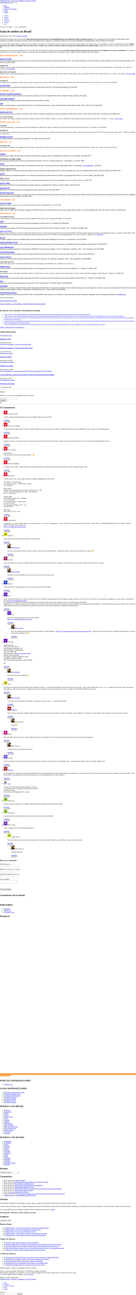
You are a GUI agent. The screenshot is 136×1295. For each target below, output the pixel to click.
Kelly (9, 784)
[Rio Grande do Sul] (10, 1128)
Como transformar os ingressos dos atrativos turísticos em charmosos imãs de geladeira (27, 375)
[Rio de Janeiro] (9, 1125)
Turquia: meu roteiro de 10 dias (24, 1190)
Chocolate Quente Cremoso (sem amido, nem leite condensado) (24, 1261)
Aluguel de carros (5, 339)
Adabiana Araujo (9, 1195)
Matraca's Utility (22, 36)
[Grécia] (6, 1149)
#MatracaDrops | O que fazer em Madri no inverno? (21, 1231)
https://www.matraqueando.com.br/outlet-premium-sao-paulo (73, 631)
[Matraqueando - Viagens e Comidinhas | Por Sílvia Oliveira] (18, 1)
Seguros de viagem (6, 357)
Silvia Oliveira (15, 547)
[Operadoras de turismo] (7, 380)
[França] (6, 1148)
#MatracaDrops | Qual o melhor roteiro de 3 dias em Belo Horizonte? (26, 1235)
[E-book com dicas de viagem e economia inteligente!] (12, 1094)
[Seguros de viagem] (6, 353)
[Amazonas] (7, 1112)
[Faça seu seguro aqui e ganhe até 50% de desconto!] (9, 912)
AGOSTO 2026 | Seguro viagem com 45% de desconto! (21, 1242)
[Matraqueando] (5, 2)
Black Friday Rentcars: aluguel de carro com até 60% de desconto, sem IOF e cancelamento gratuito (35, 1248)
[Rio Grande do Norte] (11, 1127)
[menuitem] (5, 5)
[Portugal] (7, 1161)
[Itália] (6, 1156)
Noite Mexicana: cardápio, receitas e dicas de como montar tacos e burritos (27, 1259)
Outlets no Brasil (10, 327)
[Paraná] (6, 1122)
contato (53, 1209)
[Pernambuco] (8, 1123)
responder (6, 420)
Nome (5, 864)
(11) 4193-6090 (98, 234)
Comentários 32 (19, 327)
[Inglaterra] (7, 1153)
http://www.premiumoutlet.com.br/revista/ (19, 619)
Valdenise (14, 710)
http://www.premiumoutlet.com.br (17, 600)
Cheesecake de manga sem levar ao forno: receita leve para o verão (25, 1265)
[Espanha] (7, 1146)
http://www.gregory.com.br (23, 653)
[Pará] (6, 1118)
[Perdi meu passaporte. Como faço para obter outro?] (15, 344)
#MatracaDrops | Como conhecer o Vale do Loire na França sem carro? (26, 1233)
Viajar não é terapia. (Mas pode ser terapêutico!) (29, 1185)
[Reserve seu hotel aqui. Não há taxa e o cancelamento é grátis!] (7, 909)
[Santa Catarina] (9, 1130)
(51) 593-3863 (118, 118)
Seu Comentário (4, 879)
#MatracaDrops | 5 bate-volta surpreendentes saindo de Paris (23, 1230)
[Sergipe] (7, 1133)
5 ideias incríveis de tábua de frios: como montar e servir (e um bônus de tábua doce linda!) (32, 1257)
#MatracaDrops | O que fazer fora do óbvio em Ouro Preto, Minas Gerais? (27, 1228)
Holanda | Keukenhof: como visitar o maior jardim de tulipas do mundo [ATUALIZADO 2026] (33, 1244)
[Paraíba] (7, 1120)
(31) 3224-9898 (10, 69)
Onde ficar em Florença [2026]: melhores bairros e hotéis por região (25, 1250)
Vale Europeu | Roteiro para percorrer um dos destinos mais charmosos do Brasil (38, 1189)
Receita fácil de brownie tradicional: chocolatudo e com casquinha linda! (27, 1263)
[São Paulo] (7, 1132)
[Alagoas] (7, 1110)
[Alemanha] (7, 1141)
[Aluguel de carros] (6, 335)
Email (10, 869)
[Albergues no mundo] (7, 362)
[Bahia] (6, 1113)
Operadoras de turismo (7, 384)
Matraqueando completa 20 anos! (24, 1184)
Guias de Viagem (20, 1180)
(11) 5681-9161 (121, 294)
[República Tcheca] (10, 1163)
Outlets (2, 327)
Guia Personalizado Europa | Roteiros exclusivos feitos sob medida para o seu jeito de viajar (32, 1246)
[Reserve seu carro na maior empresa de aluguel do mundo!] (7, 910)
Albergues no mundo (6, 366)
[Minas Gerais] (8, 1117)
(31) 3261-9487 (130, 74)
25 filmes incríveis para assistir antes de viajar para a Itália (31, 1182)
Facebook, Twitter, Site (9, 874)
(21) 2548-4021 (88, 165)
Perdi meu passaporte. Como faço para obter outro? (16, 348)
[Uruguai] (7, 1164)
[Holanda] (7, 1151)
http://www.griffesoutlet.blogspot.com (15, 527)
